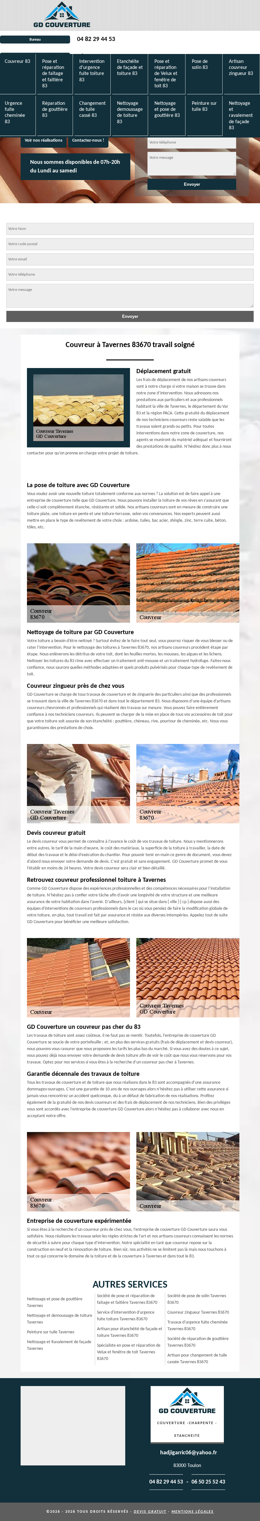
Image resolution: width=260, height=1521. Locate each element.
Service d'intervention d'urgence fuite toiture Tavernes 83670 (125, 1316)
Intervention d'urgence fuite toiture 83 (91, 71)
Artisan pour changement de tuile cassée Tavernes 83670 (197, 1358)
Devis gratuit (150, 1512)
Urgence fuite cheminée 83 (15, 112)
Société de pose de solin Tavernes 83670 (196, 1299)
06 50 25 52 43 (208, 1482)
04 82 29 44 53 (96, 39)
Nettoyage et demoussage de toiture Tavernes (59, 1319)
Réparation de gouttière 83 (55, 109)
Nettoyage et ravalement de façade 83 (241, 116)
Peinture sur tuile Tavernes (50, 1332)
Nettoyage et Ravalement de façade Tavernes (59, 1345)
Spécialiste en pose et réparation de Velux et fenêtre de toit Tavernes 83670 (128, 1352)
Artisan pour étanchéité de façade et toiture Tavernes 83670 (129, 1332)
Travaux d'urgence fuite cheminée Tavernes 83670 (197, 1325)
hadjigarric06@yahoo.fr (188, 1453)
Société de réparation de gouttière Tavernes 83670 (198, 1342)
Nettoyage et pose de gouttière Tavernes (54, 1302)
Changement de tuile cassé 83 (92, 109)
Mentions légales (193, 1512)
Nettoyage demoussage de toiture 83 (130, 112)
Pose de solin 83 (200, 64)
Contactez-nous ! (88, 140)
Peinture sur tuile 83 (204, 106)
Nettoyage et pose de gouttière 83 (167, 109)
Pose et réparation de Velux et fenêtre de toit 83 (165, 74)
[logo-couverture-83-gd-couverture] (62, 15)
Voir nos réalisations (43, 140)
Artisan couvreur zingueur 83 (241, 67)
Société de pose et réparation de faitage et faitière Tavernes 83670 (127, 1299)
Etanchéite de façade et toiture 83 (130, 67)
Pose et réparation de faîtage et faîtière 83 (53, 74)
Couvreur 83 (17, 61)
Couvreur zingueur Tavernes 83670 (198, 1312)
